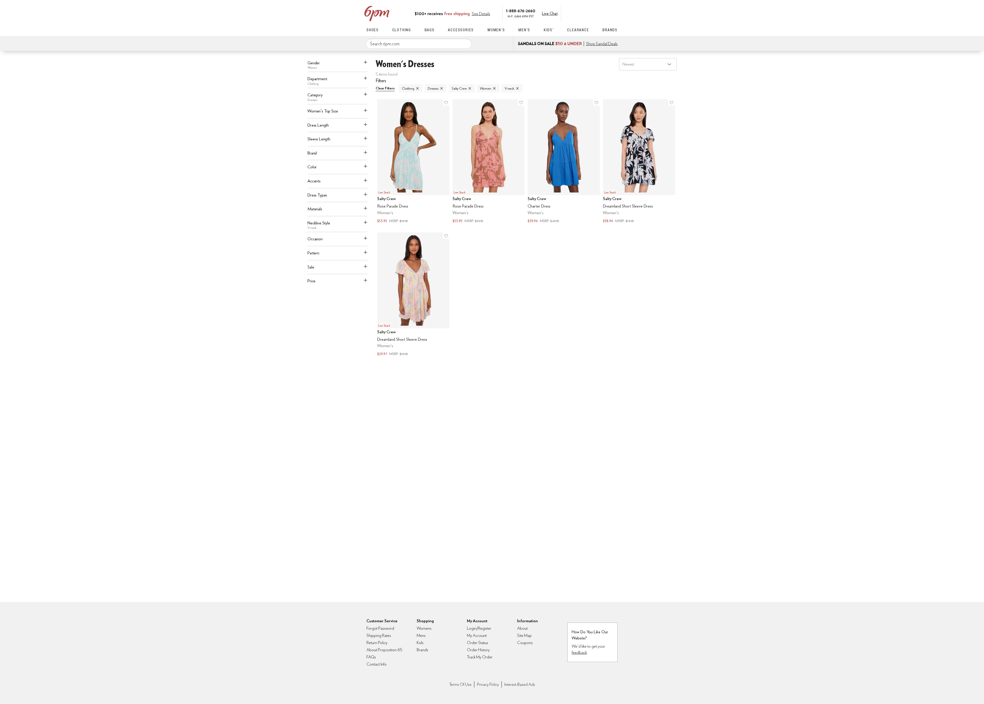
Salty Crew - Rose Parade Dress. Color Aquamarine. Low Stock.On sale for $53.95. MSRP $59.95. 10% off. (413, 161)
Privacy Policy (488, 684)
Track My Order (480, 657)
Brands (610, 29)
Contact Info (376, 664)
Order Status (477, 642)
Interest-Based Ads (519, 684)
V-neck (509, 88)
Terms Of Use (460, 684)
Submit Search (465, 43)
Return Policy (376, 642)
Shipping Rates (378, 635)
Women (485, 88)
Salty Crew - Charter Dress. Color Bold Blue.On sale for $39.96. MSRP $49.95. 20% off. (564, 161)
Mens (421, 635)
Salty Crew (459, 88)
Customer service (593, 13)
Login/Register (479, 628)
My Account (582, 13)
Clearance (578, 29)
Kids (420, 642)
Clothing (401, 29)
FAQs (371, 657)
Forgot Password (380, 628)
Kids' (549, 29)
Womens (424, 628)
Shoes (372, 29)
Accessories (461, 29)
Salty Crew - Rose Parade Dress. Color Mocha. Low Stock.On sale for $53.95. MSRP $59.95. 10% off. (489, 161)
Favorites (604, 13)
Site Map (524, 635)
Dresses (433, 88)
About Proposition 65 (384, 649)
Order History (478, 649)
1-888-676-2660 (520, 10)
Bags (430, 29)
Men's (524, 29)
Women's (496, 29)
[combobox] (418, 44)
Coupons (525, 642)
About (522, 628)
